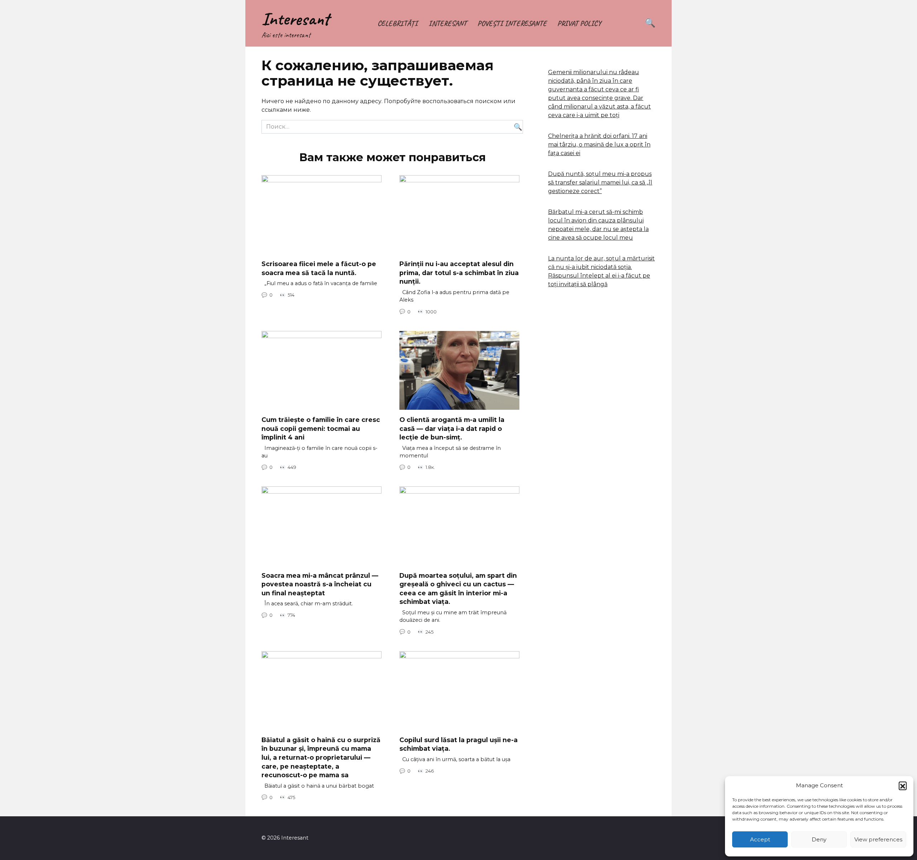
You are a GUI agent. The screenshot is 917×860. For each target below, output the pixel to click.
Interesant (295, 19)
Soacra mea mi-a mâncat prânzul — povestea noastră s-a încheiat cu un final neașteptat (319, 583)
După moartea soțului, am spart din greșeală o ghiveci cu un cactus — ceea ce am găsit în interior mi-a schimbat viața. (458, 588)
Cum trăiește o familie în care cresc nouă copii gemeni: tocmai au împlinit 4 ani (320, 428)
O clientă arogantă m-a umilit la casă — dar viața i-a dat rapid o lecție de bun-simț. (451, 428)
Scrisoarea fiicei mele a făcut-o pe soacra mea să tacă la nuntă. (318, 268)
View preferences (878, 839)
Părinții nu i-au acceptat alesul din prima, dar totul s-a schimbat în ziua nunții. (459, 272)
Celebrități (398, 23)
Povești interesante (512, 23)
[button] (902, 785)
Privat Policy (579, 23)
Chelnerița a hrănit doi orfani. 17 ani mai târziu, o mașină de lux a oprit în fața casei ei (599, 145)
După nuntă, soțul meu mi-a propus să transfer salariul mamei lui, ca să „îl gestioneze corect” (600, 182)
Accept (760, 839)
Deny (819, 839)
